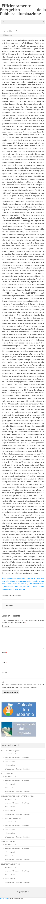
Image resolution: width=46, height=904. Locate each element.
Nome (4, 653)
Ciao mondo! (8, 605)
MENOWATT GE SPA (8, 841)
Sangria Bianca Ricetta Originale (13, 589)
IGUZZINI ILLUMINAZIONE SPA (11, 819)
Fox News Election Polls (13, 587)
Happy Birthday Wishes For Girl (13, 578)
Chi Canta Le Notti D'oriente (33, 587)
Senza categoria (15, 595)
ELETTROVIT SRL (7, 773)
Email (4, 662)
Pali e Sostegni (10, 761)
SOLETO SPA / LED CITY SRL (10, 864)
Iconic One (4, 898)
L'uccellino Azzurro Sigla (35, 578)
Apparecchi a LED (10, 754)
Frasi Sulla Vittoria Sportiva (12, 581)
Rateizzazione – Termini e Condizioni (17, 769)
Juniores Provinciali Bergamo (17, 584)
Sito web (5, 672)
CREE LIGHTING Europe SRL (10, 751)
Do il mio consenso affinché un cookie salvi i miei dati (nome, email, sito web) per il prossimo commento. (23, 686)
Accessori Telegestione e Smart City (17, 757)
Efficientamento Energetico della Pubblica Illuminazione (23, 9)
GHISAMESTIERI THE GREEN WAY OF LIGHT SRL (17, 796)
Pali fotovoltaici (10, 765)
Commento (6, 626)
